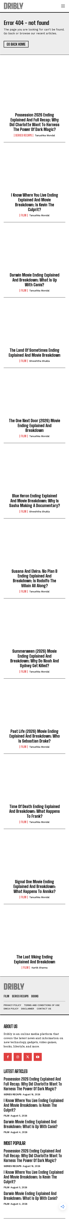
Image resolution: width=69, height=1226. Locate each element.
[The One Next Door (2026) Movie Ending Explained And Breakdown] (34, 396)
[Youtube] (38, 1057)
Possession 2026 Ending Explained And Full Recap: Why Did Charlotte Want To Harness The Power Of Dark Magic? (34, 122)
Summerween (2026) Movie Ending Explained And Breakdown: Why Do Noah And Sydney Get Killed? (34, 658)
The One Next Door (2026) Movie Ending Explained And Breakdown (34, 425)
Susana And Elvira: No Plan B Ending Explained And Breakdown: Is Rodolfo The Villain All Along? (34, 578)
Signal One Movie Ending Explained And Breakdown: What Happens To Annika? (34, 886)
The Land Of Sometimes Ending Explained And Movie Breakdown (34, 352)
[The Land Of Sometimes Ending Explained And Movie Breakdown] (34, 325)
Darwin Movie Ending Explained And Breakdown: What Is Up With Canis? (34, 280)
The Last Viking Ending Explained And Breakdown (34, 959)
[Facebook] (8, 1057)
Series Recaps (23, 135)
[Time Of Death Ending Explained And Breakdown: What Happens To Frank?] (34, 782)
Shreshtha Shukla (39, 361)
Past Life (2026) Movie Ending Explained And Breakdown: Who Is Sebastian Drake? (34, 736)
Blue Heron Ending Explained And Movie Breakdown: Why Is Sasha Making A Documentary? (34, 500)
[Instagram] (18, 1057)
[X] (28, 1057)
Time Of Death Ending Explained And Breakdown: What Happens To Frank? (34, 811)
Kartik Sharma (39, 967)
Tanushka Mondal (45, 135)
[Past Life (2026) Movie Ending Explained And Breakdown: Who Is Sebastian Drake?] (34, 706)
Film (23, 215)
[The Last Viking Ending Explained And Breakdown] (34, 932)
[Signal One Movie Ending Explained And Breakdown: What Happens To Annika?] (34, 857)
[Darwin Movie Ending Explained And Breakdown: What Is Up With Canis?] (34, 250)
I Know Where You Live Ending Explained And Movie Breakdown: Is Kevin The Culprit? (34, 202)
